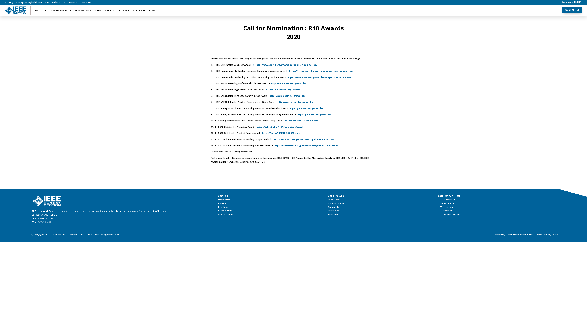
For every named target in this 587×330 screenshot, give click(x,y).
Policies (222, 203)
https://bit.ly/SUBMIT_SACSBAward (281, 133)
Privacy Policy (551, 234)
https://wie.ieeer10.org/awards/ (288, 83)
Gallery (123, 10)
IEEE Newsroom (446, 207)
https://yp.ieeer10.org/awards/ (306, 108)
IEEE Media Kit (445, 210)
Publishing (333, 210)
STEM (151, 10)
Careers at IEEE (446, 203)
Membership (58, 10)
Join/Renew (334, 199)
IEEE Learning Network (450, 214)
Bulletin (139, 10)
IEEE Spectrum (71, 2)
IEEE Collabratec (446, 199)
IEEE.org (9, 2)
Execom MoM (225, 210)
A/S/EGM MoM (225, 214)
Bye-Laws (223, 207)
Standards (333, 207)
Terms (538, 234)
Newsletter (224, 199)
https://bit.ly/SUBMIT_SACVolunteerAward (279, 126)
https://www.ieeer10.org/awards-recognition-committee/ (285, 64)
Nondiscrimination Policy (520, 234)
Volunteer (333, 214)
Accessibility (499, 234)
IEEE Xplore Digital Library (29, 2)
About (39, 10)
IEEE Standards (52, 2)
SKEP (98, 10)
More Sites (86, 2)
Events (110, 10)
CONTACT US (572, 9)
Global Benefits (336, 203)
